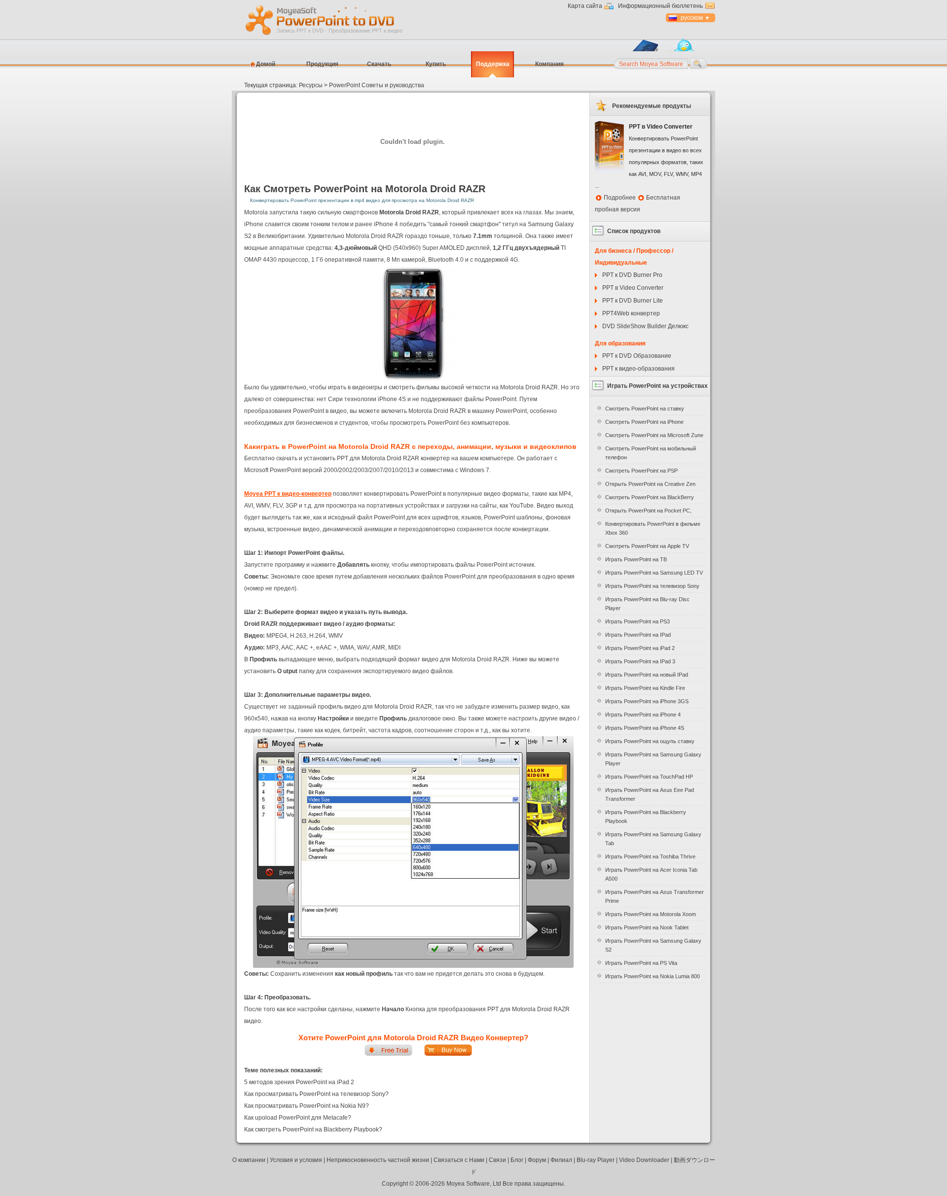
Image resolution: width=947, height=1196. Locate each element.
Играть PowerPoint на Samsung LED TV (654, 573)
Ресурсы (311, 85)
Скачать (379, 64)
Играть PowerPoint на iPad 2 (640, 648)
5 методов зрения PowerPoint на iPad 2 (299, 1082)
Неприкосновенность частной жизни (378, 1160)
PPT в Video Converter (632, 287)
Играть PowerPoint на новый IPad (646, 675)
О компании (248, 1160)
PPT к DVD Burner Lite (632, 300)
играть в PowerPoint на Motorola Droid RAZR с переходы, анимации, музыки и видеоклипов (416, 446)
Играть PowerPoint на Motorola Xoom (650, 914)
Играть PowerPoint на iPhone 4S (644, 728)
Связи (497, 1160)
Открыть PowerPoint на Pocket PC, (648, 510)
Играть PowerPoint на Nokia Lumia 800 (652, 976)
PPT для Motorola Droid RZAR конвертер (393, 458)
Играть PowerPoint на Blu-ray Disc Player (647, 603)
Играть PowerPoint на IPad (638, 635)
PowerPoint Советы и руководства (376, 85)
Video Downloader (644, 1160)
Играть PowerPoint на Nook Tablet (647, 927)
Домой (265, 64)
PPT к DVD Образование (636, 355)
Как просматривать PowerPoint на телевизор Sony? (316, 1094)
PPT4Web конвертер (631, 313)
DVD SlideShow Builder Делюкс (645, 326)
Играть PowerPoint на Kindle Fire (645, 688)
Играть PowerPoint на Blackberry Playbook (645, 816)
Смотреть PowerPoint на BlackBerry (649, 497)
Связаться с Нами (459, 1160)
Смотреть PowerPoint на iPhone (644, 422)
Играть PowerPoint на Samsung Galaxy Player (653, 759)
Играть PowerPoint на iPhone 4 (643, 715)
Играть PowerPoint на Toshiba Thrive (650, 856)
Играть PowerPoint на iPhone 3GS (647, 701)
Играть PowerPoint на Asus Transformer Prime (654, 896)
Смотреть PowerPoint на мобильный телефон (650, 452)
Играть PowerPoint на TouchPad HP (649, 777)
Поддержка (493, 64)
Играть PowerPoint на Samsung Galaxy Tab (653, 838)
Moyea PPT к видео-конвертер (287, 493)
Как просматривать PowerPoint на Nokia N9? (306, 1105)
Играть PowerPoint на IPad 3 (640, 661)
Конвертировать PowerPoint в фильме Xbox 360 (652, 528)
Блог (516, 1160)
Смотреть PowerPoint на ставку (644, 408)
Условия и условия (296, 1160)
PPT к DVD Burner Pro (632, 275)
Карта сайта (585, 5)
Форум (537, 1160)
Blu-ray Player (596, 1160)
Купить (436, 64)
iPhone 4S (392, 399)
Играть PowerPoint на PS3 (637, 621)
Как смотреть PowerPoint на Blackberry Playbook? (313, 1129)
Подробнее (620, 197)
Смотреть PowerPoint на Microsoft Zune (654, 435)
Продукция (322, 64)
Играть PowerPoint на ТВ (636, 559)
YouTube (522, 505)
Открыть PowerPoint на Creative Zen (650, 484)
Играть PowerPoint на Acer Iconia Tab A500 (651, 874)
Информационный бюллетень (660, 5)
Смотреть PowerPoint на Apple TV (647, 546)
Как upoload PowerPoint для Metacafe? (297, 1117)
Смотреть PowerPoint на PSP (641, 471)
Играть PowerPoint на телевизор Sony (652, 586)
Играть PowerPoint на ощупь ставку (649, 741)
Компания (549, 64)
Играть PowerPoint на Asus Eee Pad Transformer (649, 794)
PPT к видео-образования (638, 368)
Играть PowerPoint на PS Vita (641, 963)
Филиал (561, 1160)
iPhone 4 (386, 224)
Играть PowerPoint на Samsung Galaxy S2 (653, 945)
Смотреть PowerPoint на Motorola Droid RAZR (374, 188)
